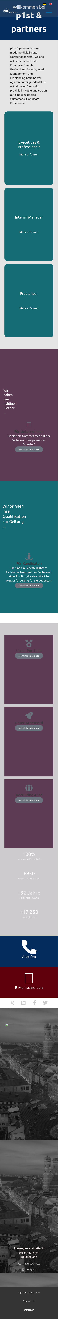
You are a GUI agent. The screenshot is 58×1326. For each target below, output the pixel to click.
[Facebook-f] (34, 1003)
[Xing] (12, 1003)
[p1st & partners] (10, 10)
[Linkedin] (23, 1003)
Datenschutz (29, 1301)
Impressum (29, 1310)
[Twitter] (45, 1003)
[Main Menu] (49, 11)
